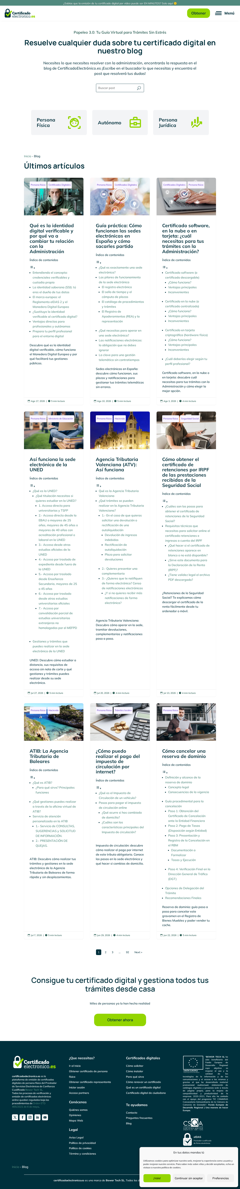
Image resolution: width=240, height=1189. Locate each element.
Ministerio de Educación (61, 418)
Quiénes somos (78, 1110)
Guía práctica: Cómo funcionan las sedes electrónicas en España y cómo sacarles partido (120, 291)
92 (127, 952)
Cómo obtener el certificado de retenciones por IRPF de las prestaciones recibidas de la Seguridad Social (186, 554)
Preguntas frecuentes (139, 1118)
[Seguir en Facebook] (23, 1117)
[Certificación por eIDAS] (197, 1145)
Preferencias (220, 1178)
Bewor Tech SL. (34, 1089)
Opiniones (75, 1115)
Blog (129, 1123)
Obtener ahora (120, 1019)
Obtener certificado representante (90, 1082)
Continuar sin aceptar (189, 1178)
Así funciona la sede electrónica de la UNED (53, 554)
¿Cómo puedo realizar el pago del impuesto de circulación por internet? (120, 821)
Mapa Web (76, 1120)
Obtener (198, 13)
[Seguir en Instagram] (30, 1117)
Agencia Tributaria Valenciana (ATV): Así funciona (120, 554)
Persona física (38, 184)
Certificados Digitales (60, 184)
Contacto (131, 1112)
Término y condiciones (82, 1153)
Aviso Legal (76, 1137)
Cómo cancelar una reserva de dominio (186, 821)
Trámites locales (123, 710)
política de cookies (171, 1167)
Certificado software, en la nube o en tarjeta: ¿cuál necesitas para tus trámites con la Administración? (186, 291)
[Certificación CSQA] (193, 1130)
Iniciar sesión (77, 1087)
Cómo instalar (134, 1071)
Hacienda (120, 418)
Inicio (27, 156)
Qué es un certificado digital (143, 1087)
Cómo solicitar (134, 1066)
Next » (138, 952)
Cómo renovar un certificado (143, 1082)
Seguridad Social (190, 418)
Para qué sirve (135, 1076)
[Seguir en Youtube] (45, 1117)
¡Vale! (157, 1178)
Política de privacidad (82, 1143)
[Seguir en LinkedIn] (37, 1117)
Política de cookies (80, 1148)
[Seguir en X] (15, 1117)
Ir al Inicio (75, 1066)
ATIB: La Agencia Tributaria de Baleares (53, 821)
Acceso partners (79, 1093)
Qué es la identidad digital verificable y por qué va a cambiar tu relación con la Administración (53, 291)
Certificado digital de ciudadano (146, 1093)
